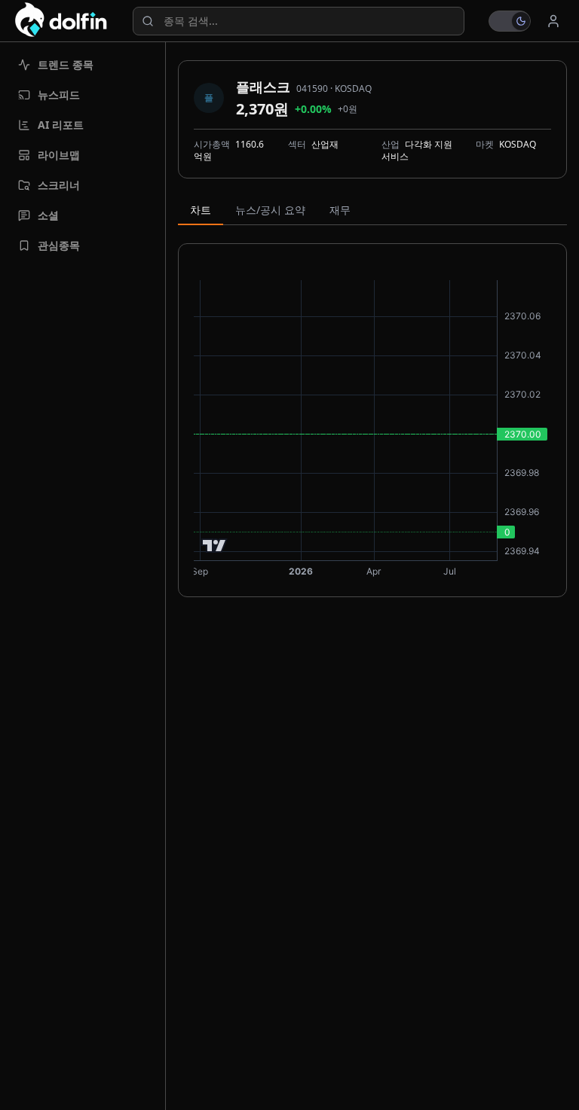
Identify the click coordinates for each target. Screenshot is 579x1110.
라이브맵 (59, 155)
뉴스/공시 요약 (270, 210)
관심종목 (59, 245)
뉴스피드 (59, 94)
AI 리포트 (61, 124)
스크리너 (59, 185)
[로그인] (553, 21)
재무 (340, 210)
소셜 (48, 215)
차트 (200, 210)
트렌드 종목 (65, 64)
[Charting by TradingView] (214, 545)
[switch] (510, 21)
